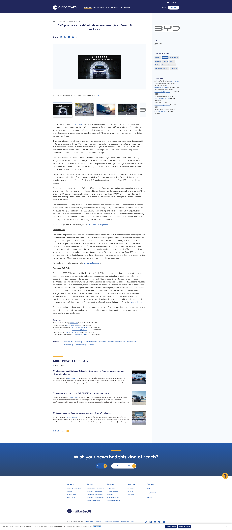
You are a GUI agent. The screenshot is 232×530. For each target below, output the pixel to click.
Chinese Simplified (162, 68)
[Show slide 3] (106, 110)
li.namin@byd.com (80, 334)
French (165, 61)
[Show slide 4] (127, 110)
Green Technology (81, 345)
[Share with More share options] (80, 36)
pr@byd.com (74, 323)
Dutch (157, 65)
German (158, 61)
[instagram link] (164, 522)
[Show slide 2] (84, 110)
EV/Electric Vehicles (90, 342)
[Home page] (65, 7)
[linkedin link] (151, 522)
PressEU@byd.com (72, 325)
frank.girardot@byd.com (80, 327)
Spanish (165, 58)
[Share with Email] (73, 36)
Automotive (102, 342)
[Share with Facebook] (69, 36)
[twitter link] (146, 522)
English (157, 58)
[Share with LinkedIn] (61, 36)
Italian (172, 61)
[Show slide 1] (62, 110)
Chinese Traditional (168, 65)
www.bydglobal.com (91, 263)
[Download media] (99, 96)
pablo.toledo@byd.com (74, 332)
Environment (68, 342)
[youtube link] (155, 522)
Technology (78, 342)
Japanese (174, 68)
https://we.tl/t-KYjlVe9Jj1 (97, 224)
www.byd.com (136, 302)
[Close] (226, 527)
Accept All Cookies (184, 526)
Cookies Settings (171, 526)
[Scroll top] (225, 476)
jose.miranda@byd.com (79, 330)
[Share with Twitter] (65, 36)
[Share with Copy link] (76, 36)
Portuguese (174, 58)
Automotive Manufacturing (116, 342)
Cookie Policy (97, 526)
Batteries (91, 345)
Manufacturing (131, 342)
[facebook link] (159, 522)
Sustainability (68, 345)
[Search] (168, 3)
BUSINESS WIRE (76, 124)
